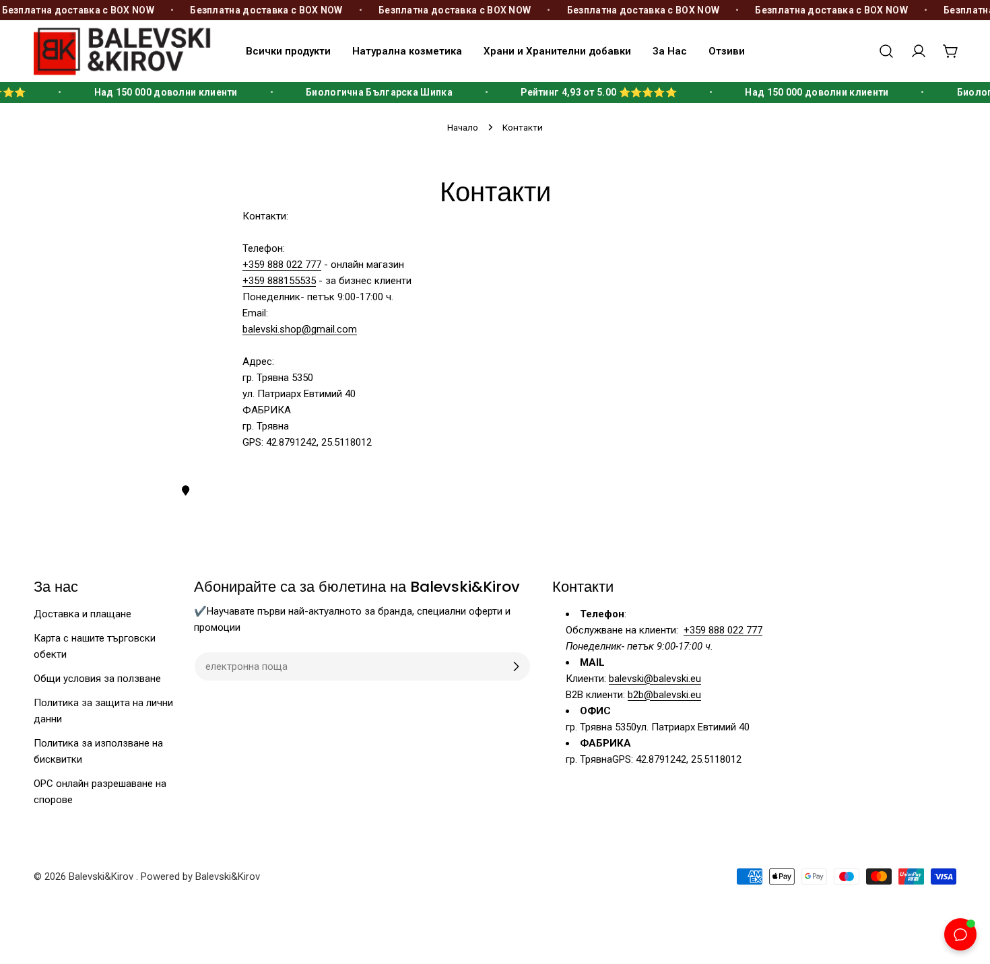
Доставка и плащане (82, 614)
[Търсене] (886, 51)
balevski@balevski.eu (655, 679)
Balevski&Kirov (102, 876)
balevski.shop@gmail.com (299, 329)
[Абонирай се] (516, 666)
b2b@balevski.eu (664, 695)
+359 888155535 (279, 281)
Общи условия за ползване (97, 679)
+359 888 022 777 (281, 265)
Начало (462, 127)
